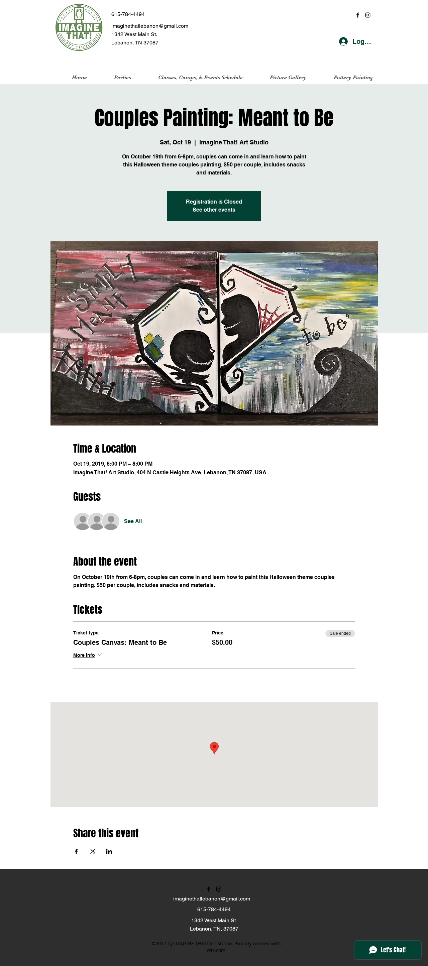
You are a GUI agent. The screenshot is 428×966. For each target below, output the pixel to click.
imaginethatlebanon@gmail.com (149, 26)
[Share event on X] (93, 851)
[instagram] (367, 15)
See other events (214, 210)
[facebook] (357, 15)
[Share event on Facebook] (76, 851)
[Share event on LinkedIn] (109, 851)
